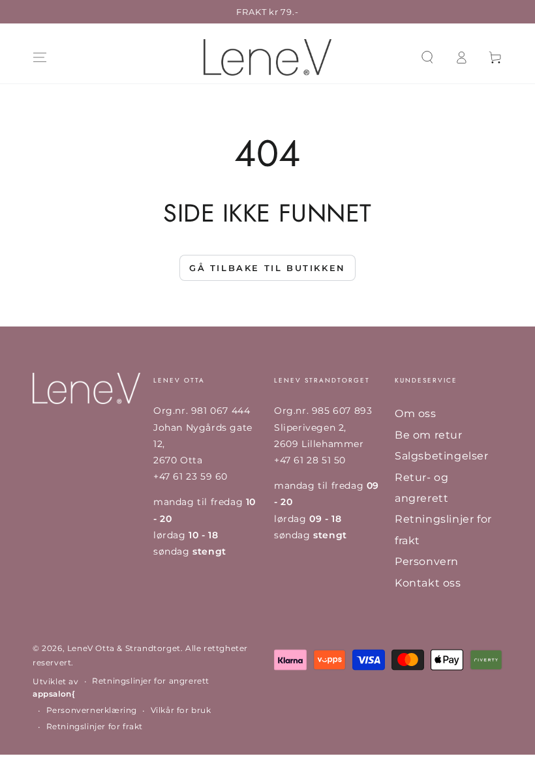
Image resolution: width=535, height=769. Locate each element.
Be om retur (429, 435)
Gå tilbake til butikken (267, 268)
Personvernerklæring (91, 710)
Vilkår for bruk (181, 710)
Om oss (415, 413)
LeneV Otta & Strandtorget (124, 648)
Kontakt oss (428, 583)
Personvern (427, 561)
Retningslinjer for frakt (94, 726)
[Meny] (40, 57)
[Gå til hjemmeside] (267, 57)
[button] (427, 57)
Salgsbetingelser (442, 456)
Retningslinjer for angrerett (150, 681)
